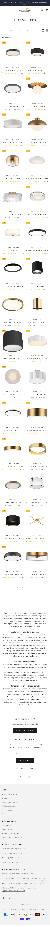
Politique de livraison (10, 802)
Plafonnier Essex (13, 70)
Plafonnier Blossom (37, 358)
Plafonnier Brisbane (37, 430)
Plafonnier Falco (37, 286)
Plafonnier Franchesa (13, 106)
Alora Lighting (37, 103)
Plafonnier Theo (12, 250)
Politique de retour (9, 806)
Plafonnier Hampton (13, 286)
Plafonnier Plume (37, 106)
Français (24, 904)
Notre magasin (7, 810)
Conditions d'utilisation (10, 833)
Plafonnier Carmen (37, 466)
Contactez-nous (25, 731)
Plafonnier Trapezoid (37, 502)
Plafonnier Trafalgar (37, 178)
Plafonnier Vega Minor (37, 538)
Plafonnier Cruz (12, 394)
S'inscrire (25, 760)
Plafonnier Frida (12, 322)
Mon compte (7, 829)
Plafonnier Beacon (12, 574)
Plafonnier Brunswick (37, 250)
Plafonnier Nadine (12, 214)
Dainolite (13, 103)
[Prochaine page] (37, 587)
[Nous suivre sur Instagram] (29, 776)
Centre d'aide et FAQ (10, 794)
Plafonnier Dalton (12, 142)
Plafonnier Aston (37, 214)
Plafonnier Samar (13, 178)
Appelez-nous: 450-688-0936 (13, 891)
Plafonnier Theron (37, 322)
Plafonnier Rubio (37, 142)
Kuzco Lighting (12, 67)
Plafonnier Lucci (12, 538)
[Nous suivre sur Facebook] (21, 776)
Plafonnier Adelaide (13, 466)
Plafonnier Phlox (37, 394)
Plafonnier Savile (37, 70)
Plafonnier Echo (12, 358)
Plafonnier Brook (13, 430)
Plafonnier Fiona (37, 574)
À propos (5, 798)
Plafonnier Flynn (12, 502)
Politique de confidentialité (12, 837)
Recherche (6, 825)
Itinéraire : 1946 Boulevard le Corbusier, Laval (19, 888)
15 (32, 587)
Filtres (10, 30)
